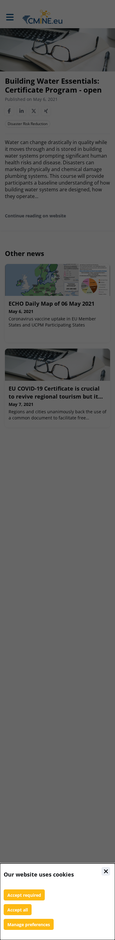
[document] (57, 901)
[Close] (106, 871)
